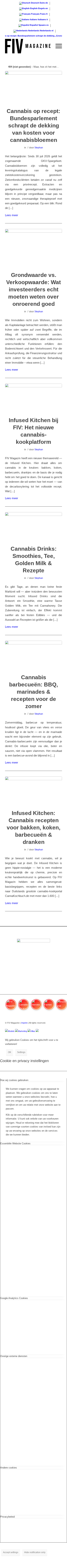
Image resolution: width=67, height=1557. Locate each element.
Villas (33, 1031)
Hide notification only (34, 1552)
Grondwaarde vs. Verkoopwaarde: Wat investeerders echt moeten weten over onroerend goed (33, 289)
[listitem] (11, 1006)
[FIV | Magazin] (28, 46)
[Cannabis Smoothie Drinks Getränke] (33, 526)
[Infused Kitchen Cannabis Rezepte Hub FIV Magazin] (33, 398)
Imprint (24, 1023)
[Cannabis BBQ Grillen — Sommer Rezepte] (33, 655)
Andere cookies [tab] (8, 1467)
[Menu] (57, 46)
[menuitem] (48, 46)
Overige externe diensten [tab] (13, 1356)
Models (11, 1031)
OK (9, 1052)
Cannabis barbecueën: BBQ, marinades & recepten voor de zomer (33, 691)
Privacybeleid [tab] (7, 1516)
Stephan (38, 147)
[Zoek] (48, 46)
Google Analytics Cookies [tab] (14, 1298)
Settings (21, 1052)
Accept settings (10, 1552)
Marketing (22, 1031)
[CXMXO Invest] (37, 1031)
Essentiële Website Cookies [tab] (15, 1143)
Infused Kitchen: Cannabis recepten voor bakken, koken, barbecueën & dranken (33, 827)
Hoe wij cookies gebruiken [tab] (14, 1080)
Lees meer (11, 215)
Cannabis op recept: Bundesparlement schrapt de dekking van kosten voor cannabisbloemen (33, 125)
